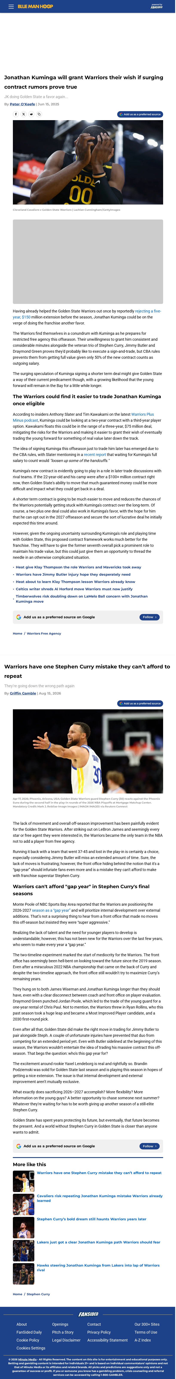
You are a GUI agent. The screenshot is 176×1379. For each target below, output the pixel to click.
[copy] (39, 114)
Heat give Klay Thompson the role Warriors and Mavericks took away (78, 567)
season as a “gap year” (51, 910)
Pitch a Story (63, 1332)
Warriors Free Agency (44, 633)
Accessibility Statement (107, 1340)
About (22, 1324)
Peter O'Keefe (22, 104)
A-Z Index (143, 1340)
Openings (60, 1324)
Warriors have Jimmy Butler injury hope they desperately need (73, 574)
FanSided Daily (29, 1332)
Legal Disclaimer (66, 1340)
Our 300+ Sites (147, 1324)
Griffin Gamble (23, 693)
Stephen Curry (38, 1294)
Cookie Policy (28, 1340)
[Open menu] (11, 6)
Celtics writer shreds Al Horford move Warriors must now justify (74, 589)
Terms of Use (146, 1332)
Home (17, 633)
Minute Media (27, 1359)
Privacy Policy (99, 1332)
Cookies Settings (31, 1348)
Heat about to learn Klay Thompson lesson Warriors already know (75, 582)
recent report (95, 454)
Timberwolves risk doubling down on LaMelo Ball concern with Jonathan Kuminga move (82, 599)
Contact (94, 1324)
